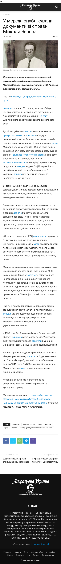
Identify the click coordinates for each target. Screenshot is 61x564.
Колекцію (8, 108)
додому (6, 14)
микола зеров (29, 424)
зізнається (31, 275)
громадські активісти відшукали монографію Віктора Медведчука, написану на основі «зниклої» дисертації (27, 399)
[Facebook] (6, 441)
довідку (31, 356)
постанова (16, 135)
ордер (6, 135)
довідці (7, 313)
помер (22, 368)
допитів (17, 212)
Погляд (36, 555)
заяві (36, 244)
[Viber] (33, 441)
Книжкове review (23, 555)
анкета (27, 131)
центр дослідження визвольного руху (36, 428)
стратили (37, 340)
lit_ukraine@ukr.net (40, 544)
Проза (10, 555)
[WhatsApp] (20, 441)
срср (6, 428)
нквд (40, 424)
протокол (31, 135)
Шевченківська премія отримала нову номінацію (16, 460)
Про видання (48, 555)
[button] (5, 7)
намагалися (39, 236)
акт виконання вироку (15, 162)
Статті (26, 552)
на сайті (44, 115)
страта (14, 428)
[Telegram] (26, 441)
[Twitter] (13, 441)
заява (55, 143)
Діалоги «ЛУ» (37, 552)
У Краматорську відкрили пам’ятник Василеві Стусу (45, 460)
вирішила (17, 337)
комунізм (16, 424)
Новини (17, 552)
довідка (21, 166)
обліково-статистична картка (29, 154)
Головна (7, 552)
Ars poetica (50, 552)
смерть (48, 424)
